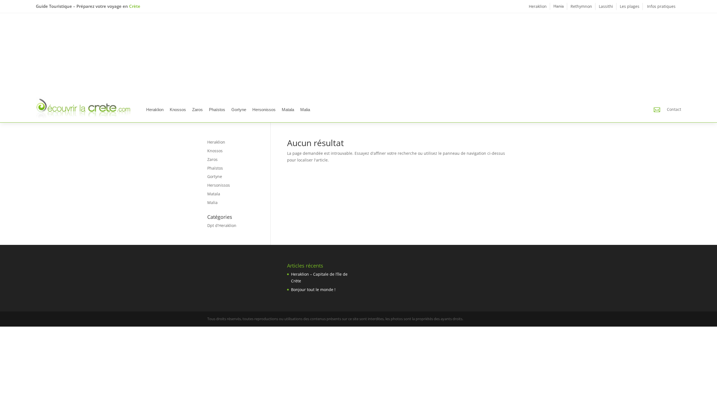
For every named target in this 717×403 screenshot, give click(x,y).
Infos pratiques (661, 6)
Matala (288, 109)
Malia (305, 109)
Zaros (197, 109)
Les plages (629, 6)
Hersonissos (264, 109)
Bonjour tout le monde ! (313, 289)
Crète (134, 6)
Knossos (178, 109)
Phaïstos (217, 109)
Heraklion (538, 6)
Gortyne (238, 109)
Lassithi (606, 6)
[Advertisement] (358, 55)
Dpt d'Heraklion (221, 225)
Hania (558, 6)
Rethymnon (581, 6)
